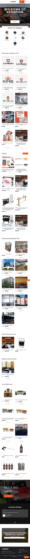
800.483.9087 (22, 549)
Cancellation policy (12, 555)
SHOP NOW (8, 494)
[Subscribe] (25, 538)
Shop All (25, 153)
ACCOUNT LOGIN (21, 2)
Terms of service (19, 555)
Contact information (6, 555)
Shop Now (14, 21)
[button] (1, 1)
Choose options (8, 91)
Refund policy (15, 556)
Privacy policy (25, 555)
